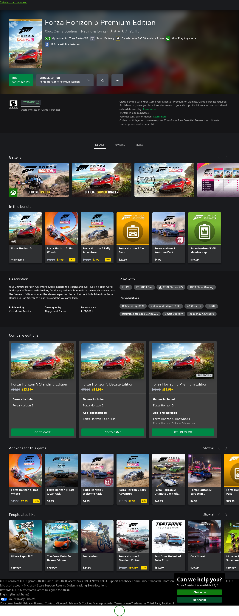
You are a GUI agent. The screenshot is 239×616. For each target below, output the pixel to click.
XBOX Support (109, 581)
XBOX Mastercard (23, 590)
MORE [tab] (139, 144)
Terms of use (122, 603)
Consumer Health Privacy (16, 603)
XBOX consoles (9, 581)
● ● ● (117, 80)
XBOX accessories (71, 581)
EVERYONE (29, 102)
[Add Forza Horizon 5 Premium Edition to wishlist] (102, 80)
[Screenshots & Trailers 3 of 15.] (164, 180)
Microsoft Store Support (39, 585)
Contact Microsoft (56, 603)
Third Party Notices (159, 603)
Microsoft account (11, 585)
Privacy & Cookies (80, 603)
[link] (25, 237)
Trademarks (138, 603)
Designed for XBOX (57, 590)
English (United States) (14, 594)
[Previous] (219, 157)
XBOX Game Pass (48, 581)
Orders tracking (77, 585)
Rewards (5, 590)
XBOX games (28, 581)
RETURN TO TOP (183, 432)
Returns (61, 585)
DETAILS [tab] (99, 144)
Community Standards (146, 581)
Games (39, 590)
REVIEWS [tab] (119, 144)
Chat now (199, 592)
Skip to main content (13, 2)
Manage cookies (103, 603)
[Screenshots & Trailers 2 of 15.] (101, 180)
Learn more (149, 109)
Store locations (97, 585)
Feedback (125, 581)
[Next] (226, 157)
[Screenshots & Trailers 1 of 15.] (39, 180)
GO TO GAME (43, 432)
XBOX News (91, 581)
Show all (208, 448)
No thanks (199, 599)
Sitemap (38, 603)
